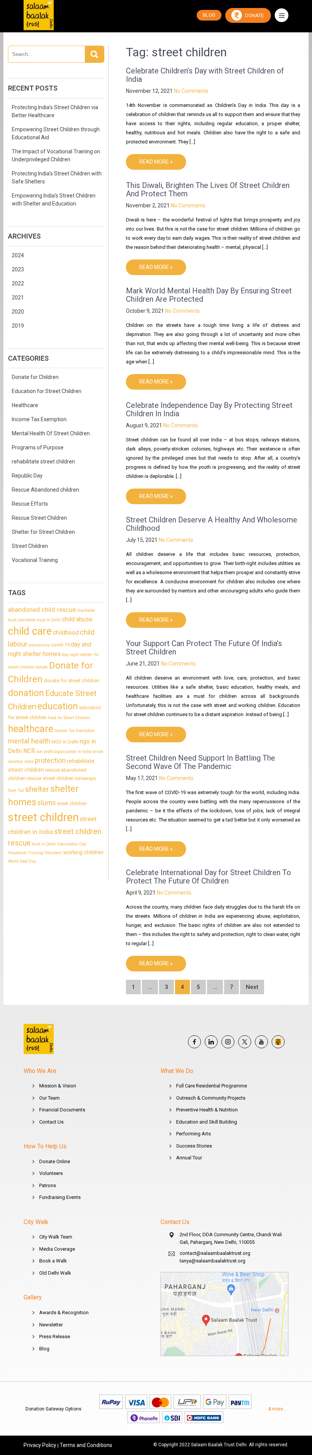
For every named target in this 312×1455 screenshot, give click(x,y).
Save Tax (16, 790)
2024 (18, 255)
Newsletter (51, 1325)
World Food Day (22, 861)
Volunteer (53, 852)
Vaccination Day (71, 844)
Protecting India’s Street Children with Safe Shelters (57, 177)
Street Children (30, 546)
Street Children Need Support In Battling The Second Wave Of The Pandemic (200, 762)
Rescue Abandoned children (45, 490)
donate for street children (71, 680)
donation (26, 693)
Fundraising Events (60, 1197)
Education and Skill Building (206, 1122)
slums (46, 803)
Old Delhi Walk (55, 1273)
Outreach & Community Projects (210, 1098)
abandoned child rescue (42, 609)
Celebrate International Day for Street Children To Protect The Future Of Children (208, 876)
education (57, 706)
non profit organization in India (63, 751)
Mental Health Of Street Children (51, 433)
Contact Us (51, 1122)
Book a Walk (53, 1261)
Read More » (156, 162)
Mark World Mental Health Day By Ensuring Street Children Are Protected (209, 295)
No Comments (191, 91)
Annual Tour (189, 1157)
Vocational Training (35, 560)
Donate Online (54, 1161)
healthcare (30, 728)
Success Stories (194, 1146)
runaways (85, 778)
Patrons (47, 1185)
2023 (18, 269)
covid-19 (60, 645)
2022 (18, 283)
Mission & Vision (57, 1086)
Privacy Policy (40, 1445)
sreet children (72, 803)
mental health (29, 741)
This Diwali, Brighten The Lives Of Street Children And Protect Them (208, 189)
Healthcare (25, 405)
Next (252, 987)
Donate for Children (35, 377)
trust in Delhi (44, 844)
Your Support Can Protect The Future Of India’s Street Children (204, 647)
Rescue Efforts (30, 504)
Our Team (49, 1098)
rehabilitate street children (43, 461)
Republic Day (27, 476)
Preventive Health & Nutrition (207, 1110)
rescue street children (50, 778)
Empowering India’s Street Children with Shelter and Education (54, 200)
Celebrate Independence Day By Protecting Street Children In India (209, 409)
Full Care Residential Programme (211, 1086)
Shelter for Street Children (43, 532)
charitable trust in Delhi (39, 620)
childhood (66, 632)
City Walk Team (55, 1237)
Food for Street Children (69, 717)
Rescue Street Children (39, 518)
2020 (18, 312)
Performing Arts (193, 1134)
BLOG (209, 15)
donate (42, 667)
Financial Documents (62, 1110)
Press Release (54, 1336)
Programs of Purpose (38, 447)
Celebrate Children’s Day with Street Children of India (205, 75)
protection (50, 760)
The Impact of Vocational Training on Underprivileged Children (56, 155)
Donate (254, 15)
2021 (18, 298)
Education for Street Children (46, 391)
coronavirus (39, 645)
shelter (37, 789)
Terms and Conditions (86, 1445)
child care (30, 631)
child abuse (77, 619)
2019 (18, 326)
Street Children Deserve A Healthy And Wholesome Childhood (211, 524)
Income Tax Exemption (39, 419)
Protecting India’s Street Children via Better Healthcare (55, 111)
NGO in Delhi (65, 742)
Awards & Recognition (64, 1312)
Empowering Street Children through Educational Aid (56, 133)
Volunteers (51, 1173)
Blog (44, 1349)
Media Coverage (57, 1249)
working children (83, 852)
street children (43, 817)
